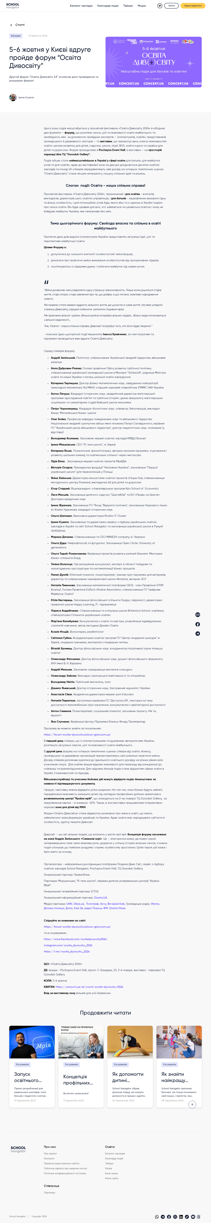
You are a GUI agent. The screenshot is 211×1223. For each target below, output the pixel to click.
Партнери (49, 1192)
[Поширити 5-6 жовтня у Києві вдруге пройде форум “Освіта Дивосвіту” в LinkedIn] (197, 615)
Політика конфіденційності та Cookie (65, 1173)
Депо (69, 908)
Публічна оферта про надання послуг (65, 1168)
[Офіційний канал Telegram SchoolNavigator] (163, 1216)
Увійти (171, 5)
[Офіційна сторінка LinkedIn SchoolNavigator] (181, 1217)
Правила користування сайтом (61, 1163)
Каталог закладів (81, 5)
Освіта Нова (117, 908)
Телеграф (92, 904)
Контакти (49, 1158)
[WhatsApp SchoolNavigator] (157, 1217)
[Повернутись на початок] (192, 1104)
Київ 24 (78, 908)
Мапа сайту (111, 1178)
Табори (128, 5)
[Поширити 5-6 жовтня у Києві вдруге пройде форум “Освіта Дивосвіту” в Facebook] (197, 624)
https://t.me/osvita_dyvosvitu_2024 (67, 951)
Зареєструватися (193, 5)
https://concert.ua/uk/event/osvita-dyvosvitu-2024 (89, 987)
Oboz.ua (79, 904)
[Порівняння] (159, 5)
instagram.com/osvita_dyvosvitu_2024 (68, 945)
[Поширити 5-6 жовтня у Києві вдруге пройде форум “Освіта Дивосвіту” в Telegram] (197, 633)
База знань (111, 1173)
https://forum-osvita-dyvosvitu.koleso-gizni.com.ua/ (77, 734)
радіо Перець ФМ (96, 908)
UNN (69, 904)
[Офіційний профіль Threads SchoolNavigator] (199, 1217)
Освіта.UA (100, 897)
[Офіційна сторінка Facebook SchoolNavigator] (170, 1216)
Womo (155, 904)
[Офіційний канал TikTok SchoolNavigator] (187, 1216)
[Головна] (12, 6)
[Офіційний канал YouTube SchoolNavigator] (194, 1216)
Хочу (103, 904)
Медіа (142, 5)
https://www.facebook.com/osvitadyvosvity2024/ (76, 939)
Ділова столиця (54, 908)
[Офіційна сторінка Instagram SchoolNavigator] (176, 1216)
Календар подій (107, 5)
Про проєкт (50, 1153)
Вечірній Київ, (116, 904)
